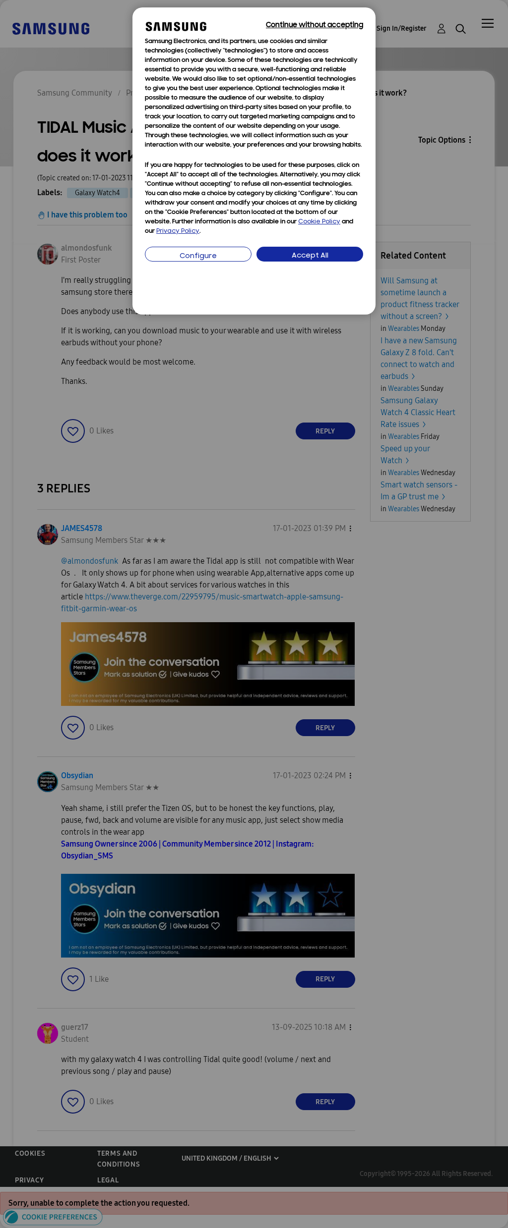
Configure (198, 256)
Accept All (310, 256)
